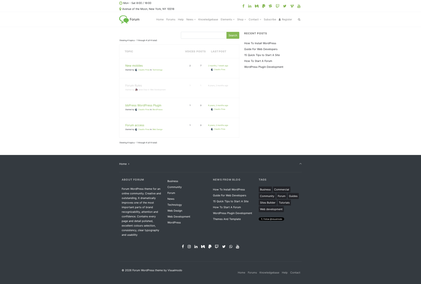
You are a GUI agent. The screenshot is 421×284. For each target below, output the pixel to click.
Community (174, 187)
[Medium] (257, 6)
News (170, 198)
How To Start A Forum (258, 61)
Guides (293, 196)
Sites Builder (267, 202)
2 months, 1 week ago (218, 65)
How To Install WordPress (260, 43)
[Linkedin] (250, 6)
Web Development (158, 89)
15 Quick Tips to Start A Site (262, 55)
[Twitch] (277, 6)
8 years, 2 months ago (218, 85)
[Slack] (270, 6)
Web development (271, 209)
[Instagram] (189, 246)
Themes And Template (227, 219)
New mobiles (134, 65)
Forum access (134, 125)
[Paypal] (264, 6)
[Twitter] (285, 6)
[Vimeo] (292, 6)
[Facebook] (243, 6)
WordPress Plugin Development (263, 66)
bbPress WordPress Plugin (143, 105)
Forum (134, 19)
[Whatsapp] (231, 246)
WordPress (174, 222)
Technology (157, 70)
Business (172, 181)
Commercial (281, 189)
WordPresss (157, 109)
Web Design (157, 129)
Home (123, 163)
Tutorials (284, 202)
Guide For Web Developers (260, 49)
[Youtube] (299, 6)
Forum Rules (133, 85)
